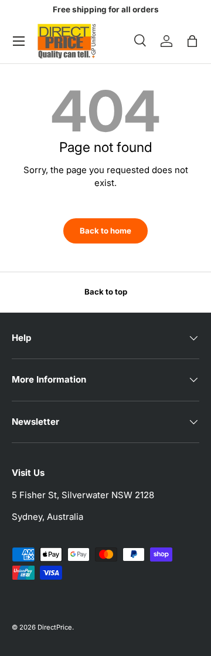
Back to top (105, 291)
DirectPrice (55, 627)
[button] (192, 41)
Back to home (105, 230)
